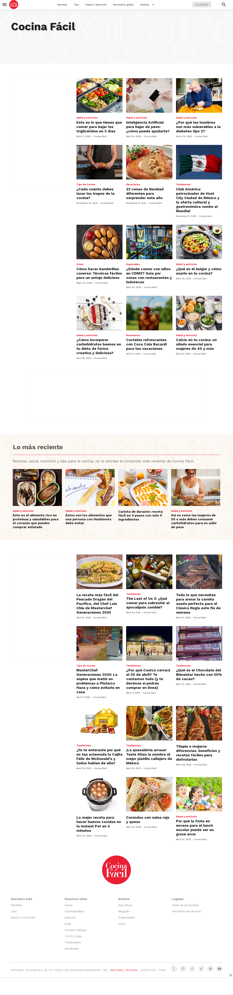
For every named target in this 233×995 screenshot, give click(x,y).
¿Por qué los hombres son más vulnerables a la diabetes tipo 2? (198, 126)
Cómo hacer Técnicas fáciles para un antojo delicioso (99, 273)
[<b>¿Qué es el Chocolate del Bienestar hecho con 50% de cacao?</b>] (199, 643)
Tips (76, 4)
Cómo (80, 264)
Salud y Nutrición (96, 4)
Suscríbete (201, 4)
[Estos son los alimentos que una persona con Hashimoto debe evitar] (90, 487)
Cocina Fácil (100, 136)
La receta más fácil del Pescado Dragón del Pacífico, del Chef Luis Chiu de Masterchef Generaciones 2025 (97, 603)
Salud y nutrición (86, 117)
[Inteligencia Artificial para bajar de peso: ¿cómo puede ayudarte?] (149, 95)
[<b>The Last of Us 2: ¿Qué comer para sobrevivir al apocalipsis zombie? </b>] (149, 571)
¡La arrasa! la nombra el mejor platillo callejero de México (149, 756)
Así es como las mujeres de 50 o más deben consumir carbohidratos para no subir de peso (194, 521)
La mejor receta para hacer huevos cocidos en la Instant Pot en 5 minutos (98, 824)
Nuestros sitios (76, 899)
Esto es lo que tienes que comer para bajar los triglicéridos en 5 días (99, 126)
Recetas (62, 4)
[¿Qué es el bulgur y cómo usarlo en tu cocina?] (199, 242)
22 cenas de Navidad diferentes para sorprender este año (145, 193)
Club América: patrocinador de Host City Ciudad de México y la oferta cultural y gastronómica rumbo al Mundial (197, 200)
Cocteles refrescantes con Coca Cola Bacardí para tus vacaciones (146, 344)
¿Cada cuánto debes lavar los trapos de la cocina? (95, 193)
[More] (153, 4)
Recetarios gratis (123, 4)
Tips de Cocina (85, 184)
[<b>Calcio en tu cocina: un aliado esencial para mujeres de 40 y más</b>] (199, 313)
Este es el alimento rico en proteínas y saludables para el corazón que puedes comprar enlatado (35, 521)
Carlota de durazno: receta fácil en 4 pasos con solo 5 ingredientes (140, 515)
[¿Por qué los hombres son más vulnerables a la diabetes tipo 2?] (199, 95)
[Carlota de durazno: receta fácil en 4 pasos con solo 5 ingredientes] (142, 487)
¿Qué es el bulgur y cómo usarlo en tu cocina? (198, 271)
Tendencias (183, 184)
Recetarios (133, 184)
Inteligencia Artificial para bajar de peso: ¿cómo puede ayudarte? (147, 126)
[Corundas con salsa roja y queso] (149, 794)
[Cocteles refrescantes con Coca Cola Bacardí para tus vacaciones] (149, 313)
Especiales (133, 264)
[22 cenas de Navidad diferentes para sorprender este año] (149, 162)
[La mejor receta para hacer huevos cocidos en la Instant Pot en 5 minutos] (99, 794)
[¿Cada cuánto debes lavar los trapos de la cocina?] (99, 162)
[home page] (13, 4)
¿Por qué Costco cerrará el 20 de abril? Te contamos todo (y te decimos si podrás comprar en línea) (148, 679)
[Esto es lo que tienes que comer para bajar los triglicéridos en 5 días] (99, 95)
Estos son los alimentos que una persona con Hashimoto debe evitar (89, 519)
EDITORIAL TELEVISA (123, 970)
